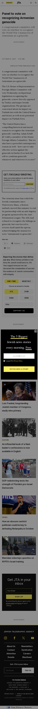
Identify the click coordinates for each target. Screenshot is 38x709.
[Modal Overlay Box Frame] (19, 355)
